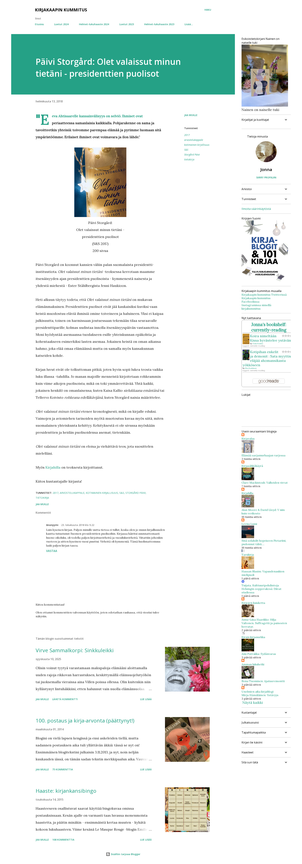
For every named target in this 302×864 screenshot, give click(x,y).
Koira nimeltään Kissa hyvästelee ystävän (270, 338)
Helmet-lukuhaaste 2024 (94, 24)
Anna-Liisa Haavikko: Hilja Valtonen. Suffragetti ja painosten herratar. (264, 623)
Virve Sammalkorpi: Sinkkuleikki (75, 650)
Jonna (266, 169)
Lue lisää (146, 699)
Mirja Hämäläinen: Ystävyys (260, 695)
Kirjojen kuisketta (253, 603)
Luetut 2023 (126, 24)
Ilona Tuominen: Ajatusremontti (263, 681)
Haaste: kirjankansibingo (66, 790)
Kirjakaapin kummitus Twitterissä (264, 294)
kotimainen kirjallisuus (196, 144)
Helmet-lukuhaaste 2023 (159, 24)
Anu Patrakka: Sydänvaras (259, 654)
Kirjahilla (52, 467)
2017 (187, 135)
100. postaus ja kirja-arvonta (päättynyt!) (85, 720)
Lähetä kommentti (65, 699)
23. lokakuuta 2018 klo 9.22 (77, 525)
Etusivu (39, 24)
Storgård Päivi (192, 154)
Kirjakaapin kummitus (61, 10)
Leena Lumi (249, 524)
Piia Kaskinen (251, 368)
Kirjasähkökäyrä (252, 466)
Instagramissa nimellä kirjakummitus (256, 306)
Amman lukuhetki (253, 664)
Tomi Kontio (258, 343)
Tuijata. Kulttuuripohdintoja (260, 585)
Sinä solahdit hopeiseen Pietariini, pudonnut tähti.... (264, 542)
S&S (186, 149)
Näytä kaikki (252, 702)
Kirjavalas (248, 438)
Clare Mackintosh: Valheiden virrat (265, 482)
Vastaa (51, 551)
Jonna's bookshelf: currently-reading (268, 327)
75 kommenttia (62, 769)
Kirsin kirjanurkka (253, 637)
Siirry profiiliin (266, 177)
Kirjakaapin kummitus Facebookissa (256, 299)
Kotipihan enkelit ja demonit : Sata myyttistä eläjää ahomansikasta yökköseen (268, 358)
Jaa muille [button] (190, 115)
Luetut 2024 (61, 24)
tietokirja (189, 159)
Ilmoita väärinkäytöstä (256, 209)
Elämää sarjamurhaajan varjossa (263, 455)
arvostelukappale (193, 140)
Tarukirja (248, 554)
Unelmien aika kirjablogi (258, 691)
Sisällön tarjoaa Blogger (125, 854)
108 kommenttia (63, 839)
